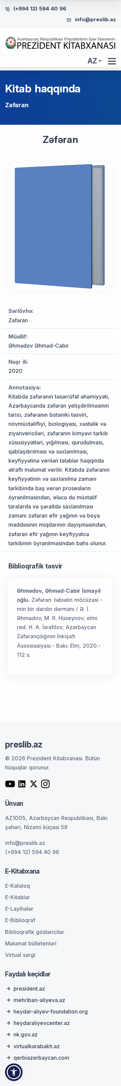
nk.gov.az (25, 1034)
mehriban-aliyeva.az (39, 1000)
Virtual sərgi (20, 954)
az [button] (92, 61)
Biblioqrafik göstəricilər (34, 932)
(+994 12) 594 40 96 (39, 8)
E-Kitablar (17, 897)
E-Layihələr (19, 908)
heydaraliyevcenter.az (41, 1023)
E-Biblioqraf (20, 920)
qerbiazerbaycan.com (41, 1057)
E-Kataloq (17, 885)
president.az (29, 988)
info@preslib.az (95, 19)
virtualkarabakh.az (36, 1046)
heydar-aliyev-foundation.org (50, 1011)
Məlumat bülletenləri (30, 943)
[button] (14, 1072)
